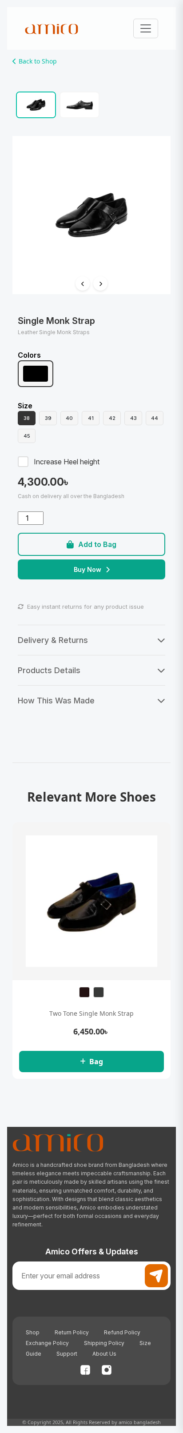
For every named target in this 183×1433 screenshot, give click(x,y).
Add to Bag (97, 544)
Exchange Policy (47, 1343)
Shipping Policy (104, 1343)
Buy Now (87, 569)
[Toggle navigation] (145, 28)
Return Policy (72, 1332)
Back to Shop (38, 61)
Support (66, 1353)
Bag (96, 1061)
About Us (104, 1353)
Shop (33, 1332)
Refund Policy (122, 1332)
